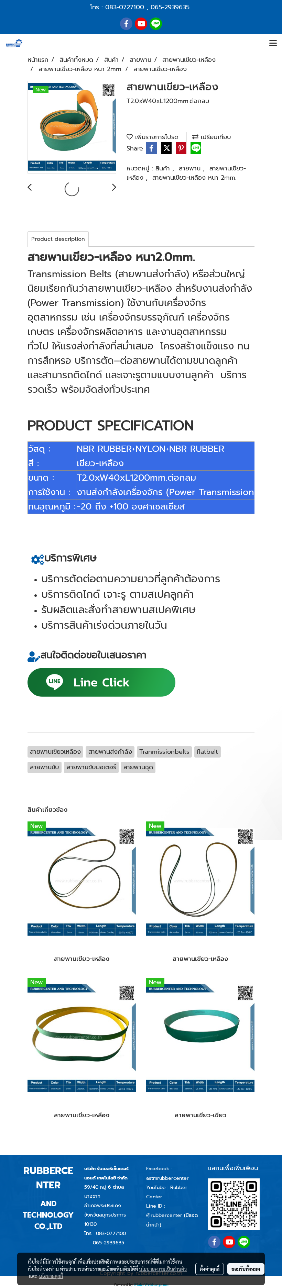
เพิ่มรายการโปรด (155, 137)
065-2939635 (170, 7)
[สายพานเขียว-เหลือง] (72, 127)
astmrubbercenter (167, 1178)
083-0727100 (124, 7)
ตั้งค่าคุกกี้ (209, 1269)
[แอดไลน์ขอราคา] (101, 681)
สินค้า (163, 168)
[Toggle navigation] (273, 43)
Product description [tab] (58, 239)
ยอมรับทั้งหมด (245, 1269)
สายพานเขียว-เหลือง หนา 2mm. (194, 177)
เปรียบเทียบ (214, 137)
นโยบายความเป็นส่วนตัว (163, 1269)
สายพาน (191, 168)
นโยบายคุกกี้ (51, 1276)
